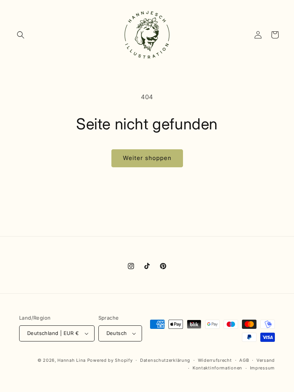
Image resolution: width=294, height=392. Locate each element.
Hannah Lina (71, 360)
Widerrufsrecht (215, 360)
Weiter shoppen (147, 158)
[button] (20, 34)
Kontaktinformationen (217, 368)
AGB (244, 360)
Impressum (262, 368)
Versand (265, 360)
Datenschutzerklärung (165, 360)
